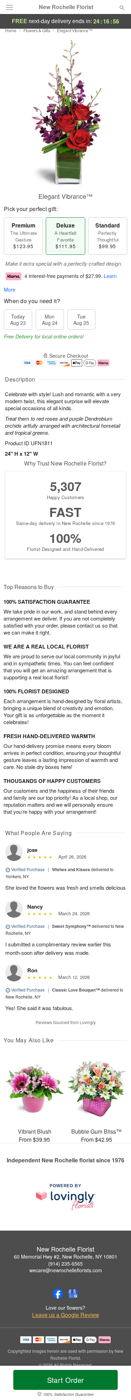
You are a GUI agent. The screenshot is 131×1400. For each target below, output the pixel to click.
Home (10, 30)
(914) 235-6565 (65, 1263)
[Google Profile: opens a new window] (73, 1293)
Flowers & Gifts (36, 30)
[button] (116, 1384)
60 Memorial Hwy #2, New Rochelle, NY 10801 (65, 1256)
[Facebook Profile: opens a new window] (58, 1293)
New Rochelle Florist (66, 7)
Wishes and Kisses (71, 869)
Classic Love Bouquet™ (76, 990)
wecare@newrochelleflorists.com (65, 1270)
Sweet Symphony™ (71, 926)
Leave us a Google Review (65, 1315)
